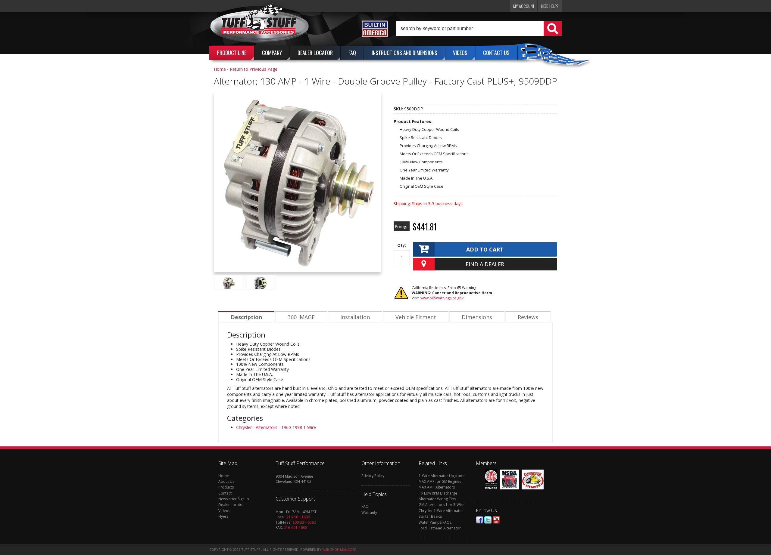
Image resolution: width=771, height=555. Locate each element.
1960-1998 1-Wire (298, 427)
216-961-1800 (298, 517)
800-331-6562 (304, 522)
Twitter (488, 520)
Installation (355, 317)
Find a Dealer (485, 264)
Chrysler (244, 427)
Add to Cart (485, 249)
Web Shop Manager (339, 549)
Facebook (479, 520)
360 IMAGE (301, 317)
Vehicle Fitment (415, 317)
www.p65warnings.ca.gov (442, 298)
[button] (479, 28)
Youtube (496, 520)
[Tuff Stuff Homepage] (259, 25)
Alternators (266, 427)
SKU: (399, 109)
